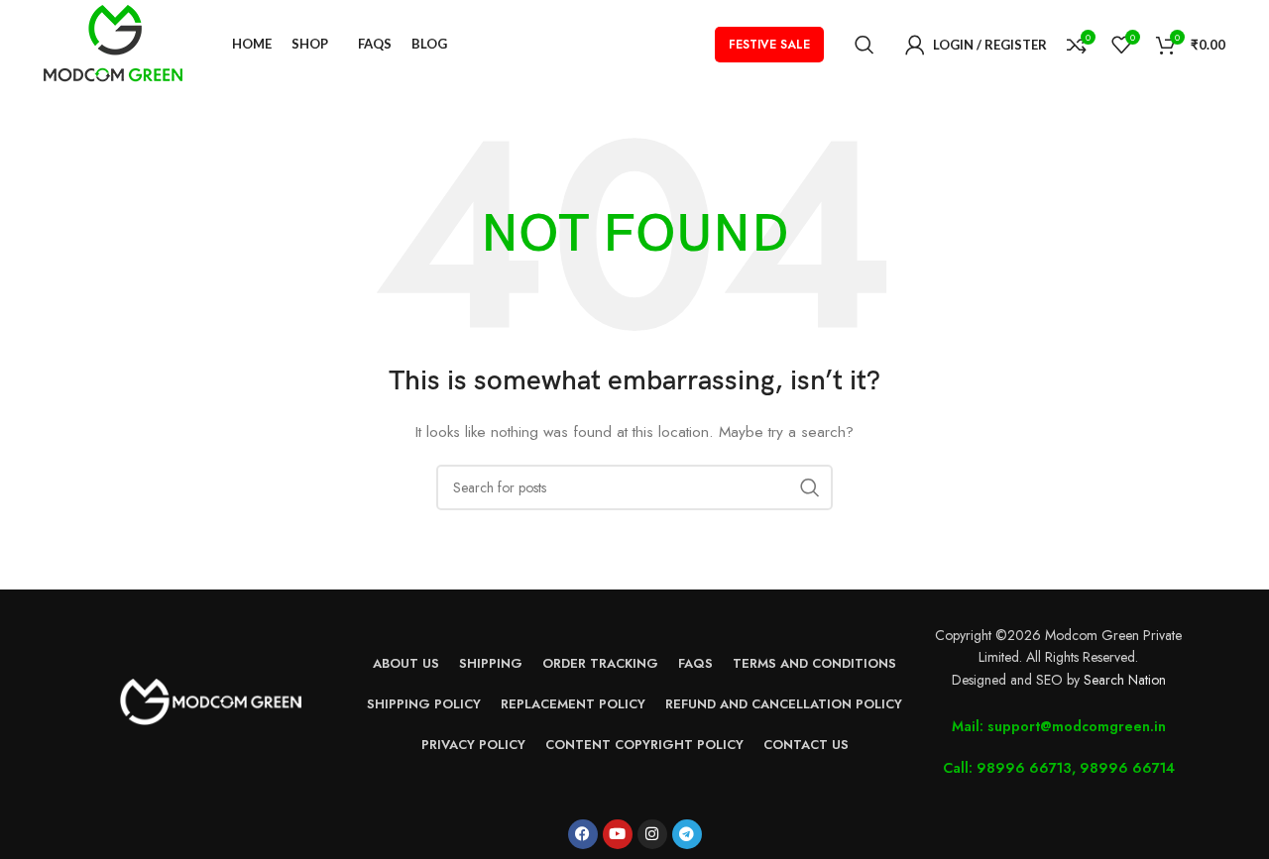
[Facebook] (583, 834)
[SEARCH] (810, 487)
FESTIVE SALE (769, 45)
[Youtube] (618, 834)
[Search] (864, 44)
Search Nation (1125, 680)
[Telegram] (687, 834)
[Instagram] (652, 834)
